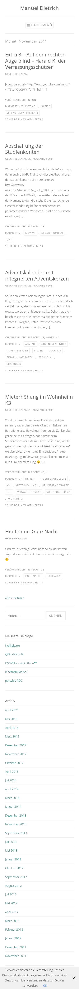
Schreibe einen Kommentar (24, 119)
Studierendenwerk (55, 485)
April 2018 (12, 728)
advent (30, 344)
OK (45, 985)
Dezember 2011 (15, 947)
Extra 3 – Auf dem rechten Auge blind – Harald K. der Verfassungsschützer (35, 60)
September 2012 (16, 877)
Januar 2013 (13, 859)
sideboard (14, 364)
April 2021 (12, 710)
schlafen (54, 576)
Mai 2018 (11, 719)
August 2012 (13, 886)
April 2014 (12, 789)
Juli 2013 (10, 842)
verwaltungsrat (29, 492)
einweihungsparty (20, 357)
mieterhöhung (26, 485)
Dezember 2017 (15, 745)
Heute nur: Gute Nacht (31, 531)
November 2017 (15, 754)
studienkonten (52, 232)
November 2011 (15, 956)
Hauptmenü (41, 25)
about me (37, 226)
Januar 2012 (13, 938)
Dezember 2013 (15, 815)
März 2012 (12, 921)
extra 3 (30, 106)
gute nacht (33, 576)
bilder (38, 350)
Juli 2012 (10, 894)
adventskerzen (17, 350)
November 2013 (15, 824)
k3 (8, 485)
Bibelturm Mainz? (16, 672)
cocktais (55, 350)
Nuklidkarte (12, 645)
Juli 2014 (10, 780)
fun (33, 99)
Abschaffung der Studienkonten (24, 148)
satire (45, 106)
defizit (30, 478)
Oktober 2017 (14, 763)
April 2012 (12, 912)
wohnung (53, 337)
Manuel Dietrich (39, 7)
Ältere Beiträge (14, 598)
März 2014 (12, 798)
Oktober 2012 (14, 868)
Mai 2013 (11, 850)
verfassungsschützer (22, 113)
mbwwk (30, 232)
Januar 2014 (13, 806)
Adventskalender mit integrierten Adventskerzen (37, 275)
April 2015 (12, 771)
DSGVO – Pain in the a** (21, 663)
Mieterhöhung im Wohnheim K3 (39, 399)
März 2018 (12, 736)
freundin (45, 357)
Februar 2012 (14, 929)
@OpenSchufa (14, 654)
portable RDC (13, 680)
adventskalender (53, 344)
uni (9, 239)
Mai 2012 (11, 903)
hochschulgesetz (53, 478)
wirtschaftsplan (59, 492)
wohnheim (15, 498)
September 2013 (16, 833)
